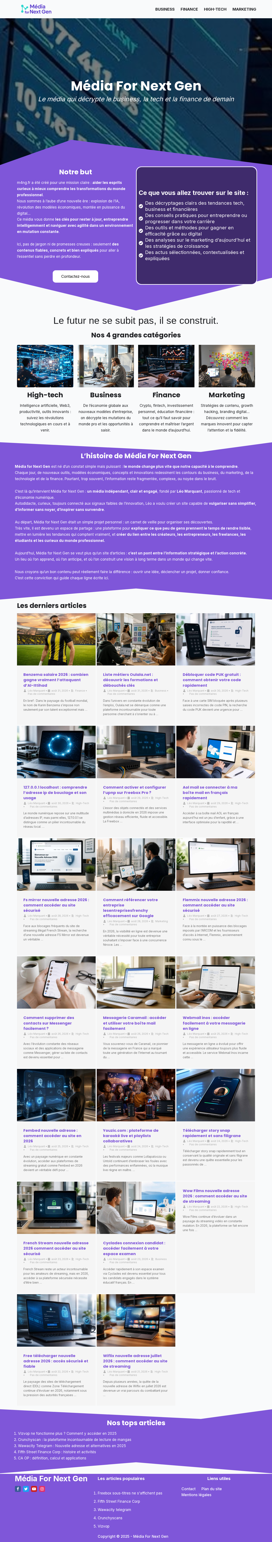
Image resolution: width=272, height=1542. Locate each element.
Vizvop (103, 1526)
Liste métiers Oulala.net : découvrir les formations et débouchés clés (130, 680)
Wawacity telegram (114, 1510)
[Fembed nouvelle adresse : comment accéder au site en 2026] (56, 1095)
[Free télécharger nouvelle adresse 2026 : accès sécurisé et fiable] (56, 1320)
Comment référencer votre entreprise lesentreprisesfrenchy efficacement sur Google (130, 908)
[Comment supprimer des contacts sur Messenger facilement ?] (56, 982)
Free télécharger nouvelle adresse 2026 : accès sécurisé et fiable (55, 1361)
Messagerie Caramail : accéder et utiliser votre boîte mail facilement (134, 1023)
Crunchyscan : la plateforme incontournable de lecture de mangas (74, 1440)
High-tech (45, 395)
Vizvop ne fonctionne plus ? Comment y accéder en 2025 (67, 1433)
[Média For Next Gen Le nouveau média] (36, 9)
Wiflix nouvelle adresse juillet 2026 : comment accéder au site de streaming (135, 1361)
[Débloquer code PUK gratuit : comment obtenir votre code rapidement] (215, 639)
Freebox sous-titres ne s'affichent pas (130, 1493)
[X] (26, 1489)
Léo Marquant (36, 690)
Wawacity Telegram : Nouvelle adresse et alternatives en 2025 (72, 1446)
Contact (188, 1489)
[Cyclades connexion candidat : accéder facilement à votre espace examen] (136, 1208)
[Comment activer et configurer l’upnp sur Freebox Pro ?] (136, 752)
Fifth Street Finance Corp (119, 1501)
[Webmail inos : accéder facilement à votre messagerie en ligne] (215, 982)
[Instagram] (42, 1489)
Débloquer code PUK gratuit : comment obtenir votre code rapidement (212, 680)
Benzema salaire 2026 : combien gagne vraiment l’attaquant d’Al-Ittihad (55, 680)
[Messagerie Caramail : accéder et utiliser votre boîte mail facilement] (136, 982)
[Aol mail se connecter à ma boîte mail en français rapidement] (215, 752)
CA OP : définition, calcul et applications (52, 1458)
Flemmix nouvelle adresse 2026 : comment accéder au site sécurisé (215, 905)
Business (165, 9)
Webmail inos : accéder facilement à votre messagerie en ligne (214, 1023)
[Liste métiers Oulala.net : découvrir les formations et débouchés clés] (136, 639)
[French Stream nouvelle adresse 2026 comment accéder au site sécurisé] (56, 1208)
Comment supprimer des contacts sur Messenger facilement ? (48, 1023)
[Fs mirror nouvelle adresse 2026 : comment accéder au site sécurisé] (56, 864)
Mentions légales (196, 1495)
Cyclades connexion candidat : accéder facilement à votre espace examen (134, 1248)
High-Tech (215, 9)
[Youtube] (34, 1489)
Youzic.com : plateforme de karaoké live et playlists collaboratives (131, 1136)
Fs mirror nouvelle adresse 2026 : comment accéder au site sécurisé (56, 905)
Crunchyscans (110, 1518)
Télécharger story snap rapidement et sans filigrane (212, 1133)
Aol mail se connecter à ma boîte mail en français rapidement (210, 793)
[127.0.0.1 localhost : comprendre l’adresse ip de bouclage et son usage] (56, 752)
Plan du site (211, 1489)
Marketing (244, 9)
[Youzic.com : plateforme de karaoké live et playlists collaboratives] (136, 1095)
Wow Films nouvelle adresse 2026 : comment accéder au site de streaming (215, 1196)
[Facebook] (18, 1489)
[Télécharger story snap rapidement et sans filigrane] (215, 1095)
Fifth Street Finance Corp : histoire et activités (57, 1452)
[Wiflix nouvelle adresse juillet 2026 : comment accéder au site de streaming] (136, 1320)
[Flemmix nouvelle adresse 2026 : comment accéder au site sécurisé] (215, 864)
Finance (189, 9)
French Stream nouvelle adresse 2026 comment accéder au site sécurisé (56, 1248)
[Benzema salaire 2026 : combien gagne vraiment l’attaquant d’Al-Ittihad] (56, 639)
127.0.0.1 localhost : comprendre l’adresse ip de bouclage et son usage (55, 793)
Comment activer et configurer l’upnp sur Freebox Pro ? (134, 790)
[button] (75, 276)
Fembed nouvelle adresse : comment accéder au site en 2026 (52, 1136)
